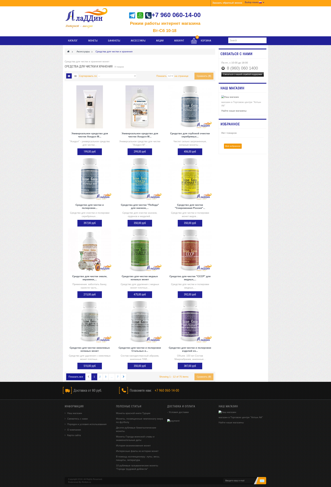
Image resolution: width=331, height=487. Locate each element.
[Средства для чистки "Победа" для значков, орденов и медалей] (140, 178)
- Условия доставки (178, 412)
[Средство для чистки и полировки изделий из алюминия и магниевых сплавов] (190, 321)
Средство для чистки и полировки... (90, 206)
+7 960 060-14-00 (176, 14)
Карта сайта (74, 435)
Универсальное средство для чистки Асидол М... (90, 135)
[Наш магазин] (242, 97)
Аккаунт (179, 40)
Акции (160, 40)
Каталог (73, 40)
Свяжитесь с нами (77, 418)
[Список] (75, 75)
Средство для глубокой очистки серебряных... (190, 135)
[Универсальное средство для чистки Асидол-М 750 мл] (140, 106)
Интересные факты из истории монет (137, 451)
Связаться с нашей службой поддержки (242, 74)
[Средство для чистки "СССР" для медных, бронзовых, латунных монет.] (190, 249)
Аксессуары (138, 40)
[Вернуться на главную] (68, 51)
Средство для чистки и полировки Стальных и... (140, 349)
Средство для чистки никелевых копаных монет (90, 349)
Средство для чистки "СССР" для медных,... (189, 278)
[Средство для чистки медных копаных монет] (140, 249)
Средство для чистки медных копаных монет (140, 278)
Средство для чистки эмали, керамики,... (89, 278)
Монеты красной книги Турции (133, 413)
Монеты (93, 40)
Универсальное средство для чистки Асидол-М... (140, 135)
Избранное (230, 124)
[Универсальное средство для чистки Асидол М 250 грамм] (89, 106)
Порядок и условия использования (87, 424)
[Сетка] (69, 75)
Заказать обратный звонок (227, 3)
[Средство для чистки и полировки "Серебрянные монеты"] (89, 178)
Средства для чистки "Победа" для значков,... (140, 206)
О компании (74, 429)
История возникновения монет (133, 445)
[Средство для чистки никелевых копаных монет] (89, 321)
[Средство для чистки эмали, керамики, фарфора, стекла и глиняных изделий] (89, 249)
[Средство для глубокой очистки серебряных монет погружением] (190, 106)
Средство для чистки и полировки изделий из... (190, 349)
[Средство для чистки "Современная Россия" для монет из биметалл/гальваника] (190, 178)
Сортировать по (88, 76)
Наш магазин (74, 413)
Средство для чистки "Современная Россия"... (190, 206)
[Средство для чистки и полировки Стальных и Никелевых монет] (140, 321)
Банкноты (114, 40)
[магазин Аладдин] (89, 18)
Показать (161, 76)
